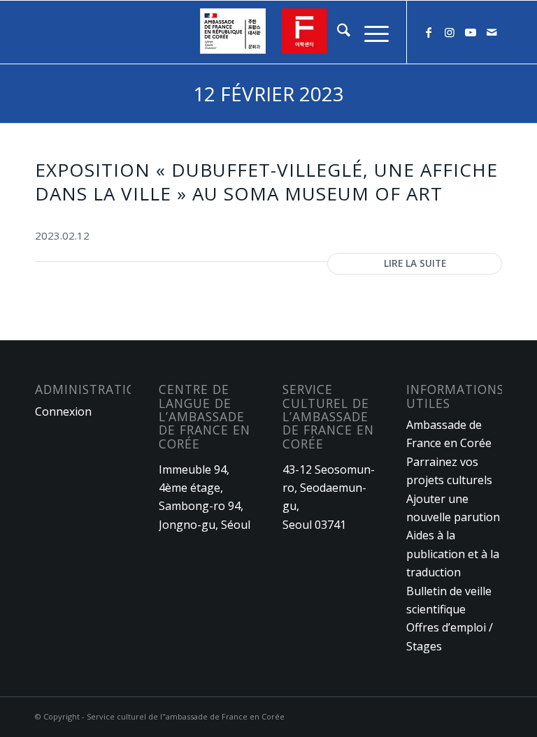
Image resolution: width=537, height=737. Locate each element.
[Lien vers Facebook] (428, 32)
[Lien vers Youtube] (470, 32)
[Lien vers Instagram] (449, 32)
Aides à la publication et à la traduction (452, 553)
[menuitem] (336, 32)
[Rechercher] (336, 32)
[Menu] (369, 32)
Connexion (63, 411)
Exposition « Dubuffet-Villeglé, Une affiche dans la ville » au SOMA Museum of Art (266, 181)
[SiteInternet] (268, 32)
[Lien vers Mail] (491, 32)
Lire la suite (415, 263)
